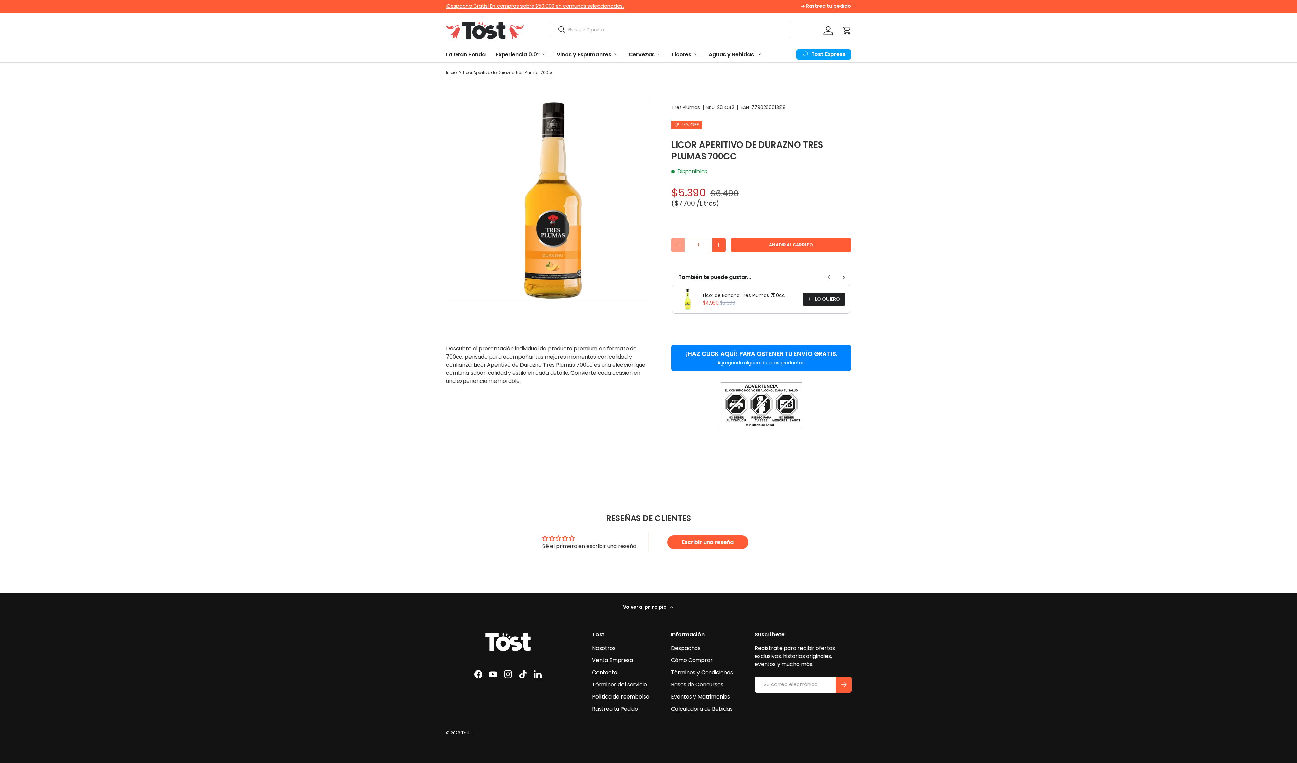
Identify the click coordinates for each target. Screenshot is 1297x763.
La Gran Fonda (466, 54)
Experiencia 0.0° (517, 54)
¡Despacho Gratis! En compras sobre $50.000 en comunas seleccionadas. (535, 6)
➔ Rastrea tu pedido (826, 6)
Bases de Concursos (697, 684)
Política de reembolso (621, 697)
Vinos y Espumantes (584, 54)
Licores (681, 54)
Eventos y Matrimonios (700, 697)
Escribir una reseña (708, 542)
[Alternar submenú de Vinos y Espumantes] (616, 54)
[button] (847, 30)
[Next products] (843, 277)
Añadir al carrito (791, 245)
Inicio (451, 73)
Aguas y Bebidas (731, 54)
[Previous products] (828, 277)
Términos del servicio (619, 684)
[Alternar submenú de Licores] (696, 54)
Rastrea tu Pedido (615, 709)
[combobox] (670, 29)
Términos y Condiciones (702, 672)
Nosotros (604, 648)
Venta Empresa (612, 660)
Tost (465, 733)
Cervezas (642, 54)
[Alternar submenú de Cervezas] (659, 54)
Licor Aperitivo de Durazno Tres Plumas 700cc (508, 73)
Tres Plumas (685, 107)
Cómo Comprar (692, 660)
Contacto (604, 672)
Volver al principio (645, 607)
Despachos (686, 648)
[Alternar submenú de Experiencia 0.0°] (544, 54)
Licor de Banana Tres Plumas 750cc (744, 295)
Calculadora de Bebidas (702, 709)
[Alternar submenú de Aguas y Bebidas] (759, 54)
